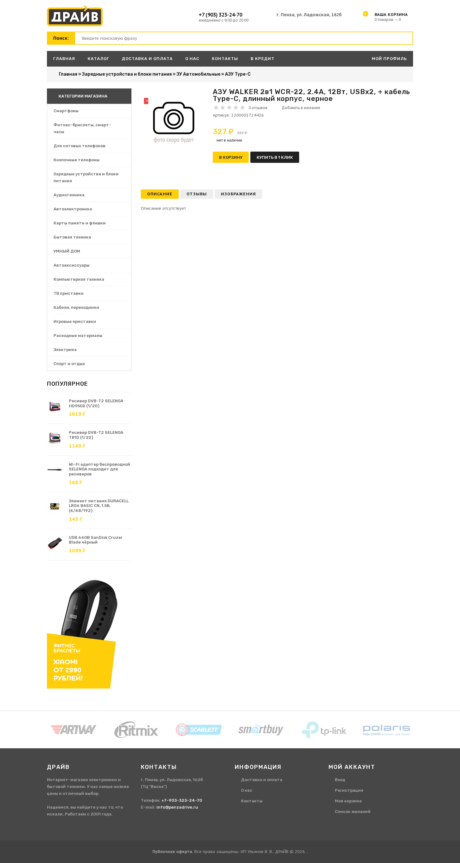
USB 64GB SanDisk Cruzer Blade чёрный (96, 540)
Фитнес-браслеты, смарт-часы (82, 128)
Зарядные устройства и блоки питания (86, 177)
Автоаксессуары (71, 265)
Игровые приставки (75, 321)
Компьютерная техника (79, 279)
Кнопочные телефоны (77, 160)
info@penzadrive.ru (177, 807)
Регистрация (349, 790)
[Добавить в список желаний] (298, 107)
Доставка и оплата (261, 779)
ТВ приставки (69, 293)
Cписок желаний (353, 811)
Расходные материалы (78, 335)
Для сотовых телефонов (79, 145)
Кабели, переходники (76, 307)
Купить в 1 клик (275, 157)
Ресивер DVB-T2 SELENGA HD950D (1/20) (96, 403)
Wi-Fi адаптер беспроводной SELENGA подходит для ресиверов (99, 469)
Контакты (252, 801)
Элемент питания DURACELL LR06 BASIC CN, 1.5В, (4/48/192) (99, 506)
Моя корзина (348, 801)
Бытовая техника (72, 237)
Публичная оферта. (172, 851)
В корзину (231, 157)
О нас (246, 790)
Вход (340, 779)
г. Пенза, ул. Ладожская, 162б (309, 15)
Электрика (65, 349)
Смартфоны (66, 110)
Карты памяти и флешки (80, 223)
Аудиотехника (69, 195)
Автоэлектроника (73, 209)
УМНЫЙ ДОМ (67, 251)
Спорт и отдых (69, 363)
